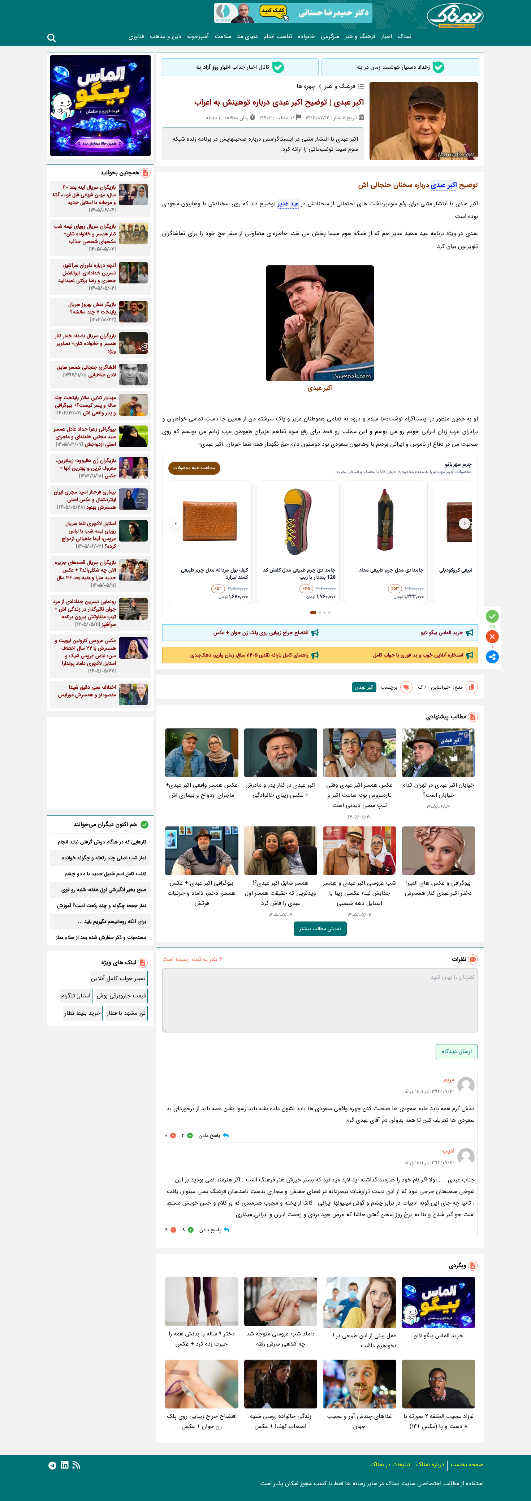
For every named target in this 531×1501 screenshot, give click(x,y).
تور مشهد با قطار (126, 1013)
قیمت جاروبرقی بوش (121, 995)
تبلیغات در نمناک (390, 1464)
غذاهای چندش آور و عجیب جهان (359, 1421)
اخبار (386, 36)
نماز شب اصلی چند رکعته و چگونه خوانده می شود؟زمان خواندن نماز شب (104, 857)
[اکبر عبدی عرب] (320, 323)
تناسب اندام (278, 36)
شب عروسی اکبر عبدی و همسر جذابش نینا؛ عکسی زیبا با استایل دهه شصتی (359, 893)
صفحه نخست (467, 1464)
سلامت (223, 36)
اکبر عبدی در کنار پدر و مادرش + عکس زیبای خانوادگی (280, 790)
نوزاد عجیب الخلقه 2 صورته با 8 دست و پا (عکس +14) (438, 1421)
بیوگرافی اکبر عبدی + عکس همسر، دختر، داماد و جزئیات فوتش (202, 893)
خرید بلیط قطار (82, 1013)
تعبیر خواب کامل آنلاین (118, 978)
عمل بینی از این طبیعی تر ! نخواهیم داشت (364, 1340)
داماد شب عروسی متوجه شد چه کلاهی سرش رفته (280, 1338)
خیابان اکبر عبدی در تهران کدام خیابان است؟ (438, 790)
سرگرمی (330, 36)
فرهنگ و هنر (360, 36)
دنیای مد (247, 36)
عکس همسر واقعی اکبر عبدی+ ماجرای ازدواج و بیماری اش (202, 790)
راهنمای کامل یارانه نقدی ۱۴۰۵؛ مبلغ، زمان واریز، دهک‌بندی (249, 655)
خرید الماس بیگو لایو (442, 632)
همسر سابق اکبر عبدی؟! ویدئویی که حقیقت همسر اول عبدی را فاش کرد (280, 893)
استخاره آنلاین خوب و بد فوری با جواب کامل (418, 655)
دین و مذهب (165, 36)
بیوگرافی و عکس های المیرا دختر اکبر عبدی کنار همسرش (438, 888)
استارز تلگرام (75, 995)
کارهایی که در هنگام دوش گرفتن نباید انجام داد (102, 842)
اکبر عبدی (444, 185)
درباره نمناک (430, 1464)
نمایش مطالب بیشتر (320, 929)
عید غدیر (288, 203)
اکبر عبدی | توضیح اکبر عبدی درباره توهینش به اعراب (279, 102)
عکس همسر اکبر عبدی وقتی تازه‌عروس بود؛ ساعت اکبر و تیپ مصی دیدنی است (359, 795)
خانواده (306, 36)
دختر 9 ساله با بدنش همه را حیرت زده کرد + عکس (202, 1338)
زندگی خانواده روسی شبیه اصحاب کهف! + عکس (280, 1421)
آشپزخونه (198, 36)
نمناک (404, 36)
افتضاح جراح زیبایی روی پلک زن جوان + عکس (260, 632)
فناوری (136, 36)
